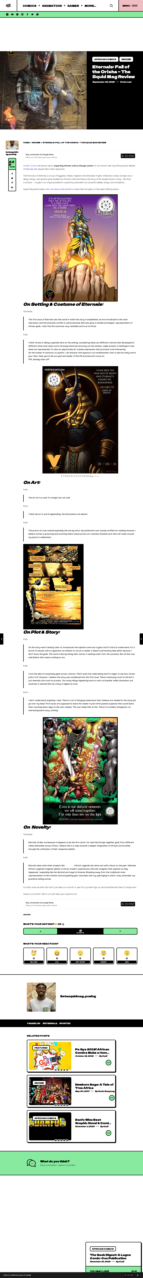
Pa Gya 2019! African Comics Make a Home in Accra (92, 1052)
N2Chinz (96, 476)
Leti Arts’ (69, 865)
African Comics (105, 59)
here (134, 887)
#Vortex (64, 1023)
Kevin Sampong (106, 1091)
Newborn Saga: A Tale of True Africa (94, 1086)
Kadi (62, 189)
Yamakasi (54, 189)
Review (126, 59)
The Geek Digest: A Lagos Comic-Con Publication (110, 1256)
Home (26, 142)
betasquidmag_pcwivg (12, 153)
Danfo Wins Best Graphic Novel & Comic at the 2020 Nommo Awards (93, 1125)
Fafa (47, 189)
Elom (71, 189)
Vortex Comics (30, 165)
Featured (41, 1047)
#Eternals (50, 1023)
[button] (71, 1275)
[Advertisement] (71, 34)
